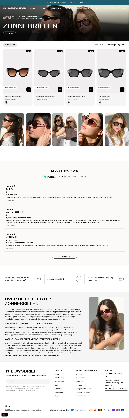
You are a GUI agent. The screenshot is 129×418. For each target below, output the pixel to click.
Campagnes (59, 392)
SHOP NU (9, 34)
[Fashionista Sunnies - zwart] (49, 71)
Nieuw (57, 374)
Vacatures (79, 381)
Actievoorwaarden (82, 396)
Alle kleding (59, 378)
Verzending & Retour (83, 392)
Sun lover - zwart (104, 97)
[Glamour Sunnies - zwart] (17, 71)
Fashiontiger (14, 410)
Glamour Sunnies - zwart (13, 97)
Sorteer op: (111, 45)
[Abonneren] (48, 381)
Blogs (57, 396)
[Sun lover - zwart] (111, 71)
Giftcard (58, 389)
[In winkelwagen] (28, 89)
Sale (56, 385)
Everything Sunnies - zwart (76, 97)
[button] (5, 414)
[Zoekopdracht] (110, 8)
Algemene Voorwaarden (59, 410)
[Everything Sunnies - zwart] (80, 71)
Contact (78, 385)
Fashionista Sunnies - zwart (45, 97)
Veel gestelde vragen (83, 389)
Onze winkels (80, 378)
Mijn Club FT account (116, 389)
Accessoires (59, 381)
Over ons (78, 374)
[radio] (6, 102)
